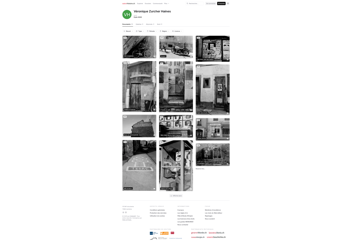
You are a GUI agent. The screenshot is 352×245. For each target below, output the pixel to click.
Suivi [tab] (159, 24)
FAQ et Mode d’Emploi (185, 216)
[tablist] (176, 24)
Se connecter (211, 3)
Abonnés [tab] (150, 24)
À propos (180, 210)
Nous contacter (182, 225)
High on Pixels (127, 220)
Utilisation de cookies (157, 216)
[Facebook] (123, 212)
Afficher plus (177, 196)
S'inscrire (221, 3)
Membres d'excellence (213, 210)
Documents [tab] (127, 24)
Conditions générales (157, 210)
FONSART (133, 216)
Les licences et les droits (186, 219)
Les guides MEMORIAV (185, 222)
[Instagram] (126, 212)
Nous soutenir (210, 219)
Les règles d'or (182, 213)
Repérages (208, 216)
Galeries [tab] (139, 24)
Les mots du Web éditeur (213, 213)
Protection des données (158, 213)
